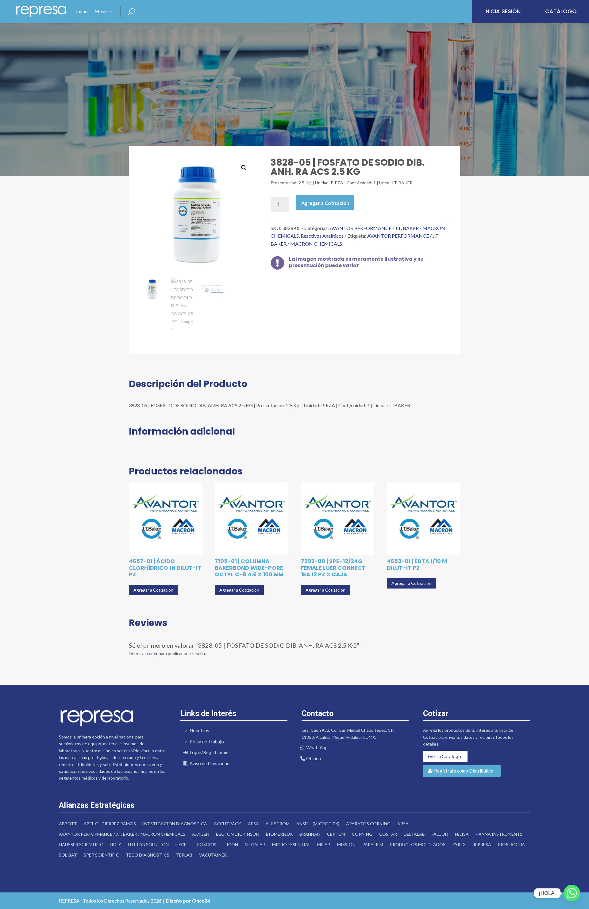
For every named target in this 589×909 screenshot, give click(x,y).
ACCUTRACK (227, 823)
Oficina (313, 758)
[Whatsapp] (572, 893)
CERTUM (336, 834)
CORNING (362, 834)
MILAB (323, 844)
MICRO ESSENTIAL (291, 844)
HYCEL (182, 844)
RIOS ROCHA (511, 844)
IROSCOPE (206, 844)
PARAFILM (372, 844)
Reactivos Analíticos (322, 236)
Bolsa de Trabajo (207, 741)
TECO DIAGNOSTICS (147, 854)
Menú (100, 11)
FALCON (440, 834)
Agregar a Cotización (325, 203)
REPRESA (481, 844)
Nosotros (199, 730)
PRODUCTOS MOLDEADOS (417, 844)
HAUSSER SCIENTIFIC (81, 844)
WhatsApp (317, 747)
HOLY (115, 844)
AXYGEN (200, 834)
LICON (231, 844)
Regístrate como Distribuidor (464, 770)
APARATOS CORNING (368, 823)
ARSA (403, 823)
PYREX (459, 844)
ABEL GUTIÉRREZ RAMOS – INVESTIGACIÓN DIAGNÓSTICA (145, 823)
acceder (150, 653)
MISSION (346, 844)
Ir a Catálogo (447, 756)
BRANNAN (309, 834)
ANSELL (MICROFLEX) (317, 823)
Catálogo (561, 11)
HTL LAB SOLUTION (148, 844)
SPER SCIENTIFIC (101, 854)
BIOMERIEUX (279, 834)
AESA (253, 823)
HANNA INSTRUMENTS (498, 834)
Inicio (82, 11)
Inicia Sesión (502, 11)
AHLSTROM (278, 823)
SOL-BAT (68, 854)
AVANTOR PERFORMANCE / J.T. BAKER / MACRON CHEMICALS (122, 834)
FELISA (462, 834)
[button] (243, 167)
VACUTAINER (213, 854)
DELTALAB (414, 834)
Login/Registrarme (209, 752)
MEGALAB (255, 844)
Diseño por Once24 (188, 900)
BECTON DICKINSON (237, 834)
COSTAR (388, 834)
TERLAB (184, 854)
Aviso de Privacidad (209, 763)
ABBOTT (68, 823)
